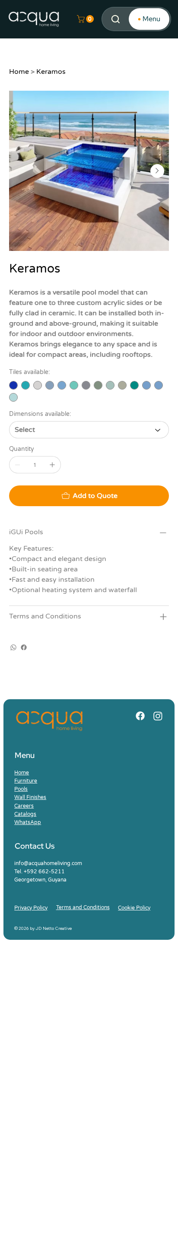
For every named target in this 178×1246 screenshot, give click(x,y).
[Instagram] (158, 716)
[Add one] (52, 464)
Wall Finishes (30, 797)
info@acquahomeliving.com (48, 863)
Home (21, 773)
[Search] (116, 19)
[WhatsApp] (13, 647)
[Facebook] (23, 647)
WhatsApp (27, 822)
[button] (86, 19)
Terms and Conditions (83, 907)
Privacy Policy (31, 908)
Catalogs (25, 814)
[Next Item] (157, 171)
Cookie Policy (134, 908)
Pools (21, 789)
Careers (24, 806)
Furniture (25, 781)
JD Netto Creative (53, 928)
